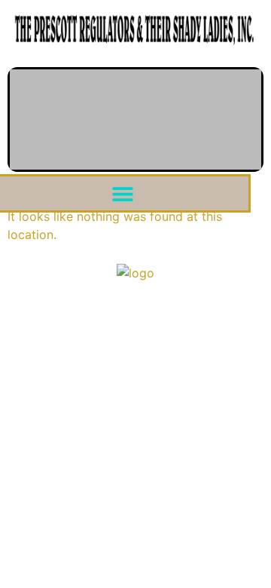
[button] (123, 193)
